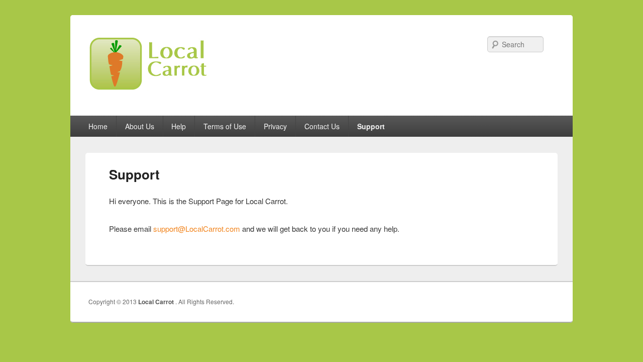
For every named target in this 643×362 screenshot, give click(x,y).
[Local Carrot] (160, 93)
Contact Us (322, 126)
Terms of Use (224, 126)
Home (98, 126)
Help (178, 126)
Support (371, 126)
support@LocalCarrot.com (196, 228)
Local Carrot (156, 301)
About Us (139, 126)
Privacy (275, 126)
